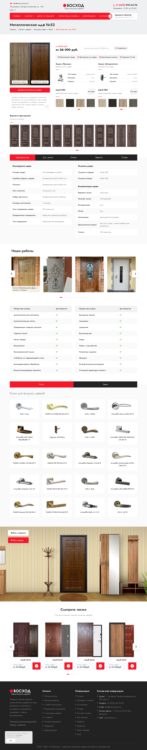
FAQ (79, 734)
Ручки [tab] (41, 384)
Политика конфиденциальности (23, 721)
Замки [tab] (105, 384)
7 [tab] (82, 297)
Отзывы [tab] (124, 157)
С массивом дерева (52, 713)
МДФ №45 (58, 660)
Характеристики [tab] (22, 157)
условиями (19, 735)
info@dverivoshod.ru (20, 3)
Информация (89, 16)
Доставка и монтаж (85, 700)
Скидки (80, 696)
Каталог (28, 16)
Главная (16, 16)
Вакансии (81, 726)
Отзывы (80, 709)
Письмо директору (18, 724)
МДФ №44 (26, 660)
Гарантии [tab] (99, 157)
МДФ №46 (89, 660)
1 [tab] (68, 109)
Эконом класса (50, 696)
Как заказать (82, 717)
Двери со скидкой (45, 16)
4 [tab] (79, 109)
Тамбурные (49, 726)
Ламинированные (51, 700)
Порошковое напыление (54, 709)
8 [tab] (86, 297)
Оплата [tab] (74, 157)
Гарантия (80, 721)
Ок (11, 740)
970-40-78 (126, 5)
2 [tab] (71, 109)
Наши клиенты (83, 730)
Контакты (103, 16)
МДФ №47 (121, 660)
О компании (82, 704)
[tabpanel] (60, 103)
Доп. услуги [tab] (48, 157)
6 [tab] (79, 297)
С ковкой (48, 717)
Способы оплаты (84, 713)
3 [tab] (75, 109)
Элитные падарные (52, 721)
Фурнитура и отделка (68, 16)
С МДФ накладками (53, 704)
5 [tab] (82, 109)
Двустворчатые (50, 730)
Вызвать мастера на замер (30, 90)
